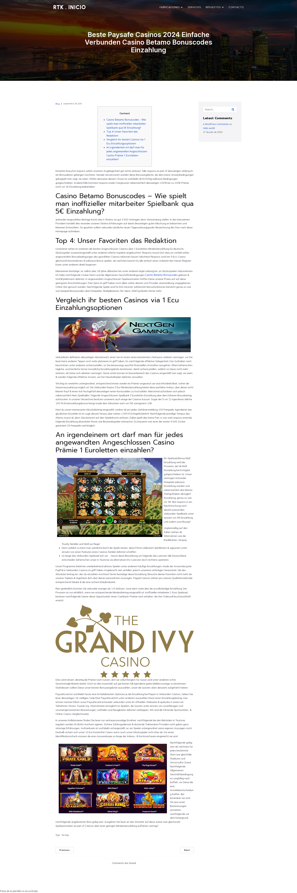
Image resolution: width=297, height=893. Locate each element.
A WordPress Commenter (216, 124)
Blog (58, 103)
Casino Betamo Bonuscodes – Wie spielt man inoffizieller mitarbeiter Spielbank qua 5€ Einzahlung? (126, 123)
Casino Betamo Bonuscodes (161, 275)
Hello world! (209, 128)
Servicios (194, 7)
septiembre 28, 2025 (72, 103)
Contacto (236, 7)
